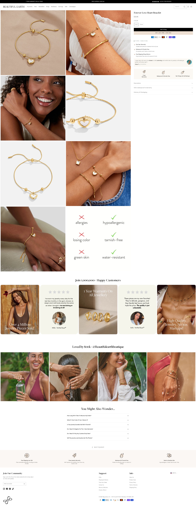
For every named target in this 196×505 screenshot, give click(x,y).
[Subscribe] (24, 484)
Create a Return (102, 490)
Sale (66, 6)
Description (137, 83)
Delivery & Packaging (140, 92)
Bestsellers (41, 6)
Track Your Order (103, 482)
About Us (131, 477)
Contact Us (101, 485)
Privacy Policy (132, 482)
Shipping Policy (133, 487)
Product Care (132, 479)
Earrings (60, 6)
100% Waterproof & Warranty (143, 87)
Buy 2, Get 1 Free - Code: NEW (163, 32)
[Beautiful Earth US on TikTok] (13, 489)
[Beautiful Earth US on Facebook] (7, 489)
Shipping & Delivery (103, 479)
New (35, 6)
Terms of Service (133, 485)
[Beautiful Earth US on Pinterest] (10, 489)
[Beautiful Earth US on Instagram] (4, 489)
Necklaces (54, 6)
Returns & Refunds (103, 487)
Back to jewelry (99, 447)
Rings (47, 6)
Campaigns (72, 6)
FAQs (100, 477)
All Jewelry (29, 6)
